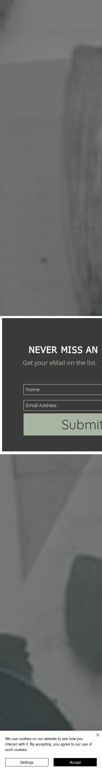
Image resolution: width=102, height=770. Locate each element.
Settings (26, 762)
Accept (75, 762)
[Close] (94, 738)
